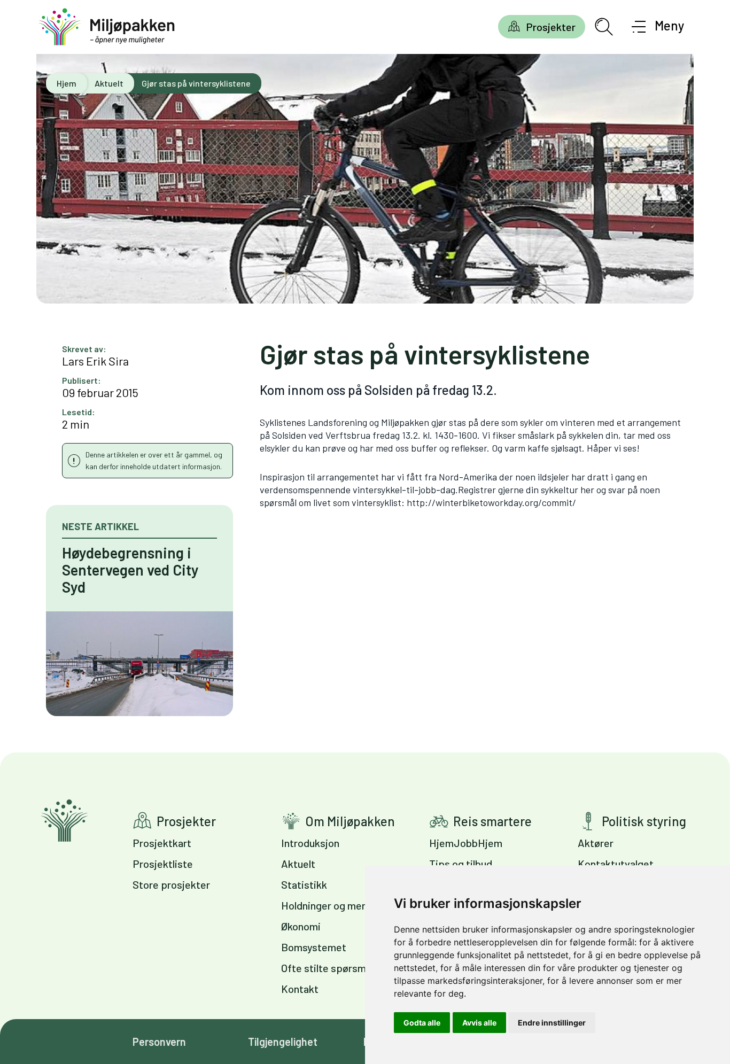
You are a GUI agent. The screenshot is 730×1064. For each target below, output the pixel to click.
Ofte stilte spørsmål (327, 967)
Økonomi (301, 926)
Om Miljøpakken (350, 821)
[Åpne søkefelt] (604, 27)
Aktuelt (109, 83)
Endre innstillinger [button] (552, 1022)
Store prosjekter (171, 884)
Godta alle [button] (421, 1022)
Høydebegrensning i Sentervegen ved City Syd (130, 569)
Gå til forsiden (64, 820)
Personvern (159, 1041)
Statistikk (304, 884)
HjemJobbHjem (465, 842)
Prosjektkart (162, 842)
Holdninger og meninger (336, 905)
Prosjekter (551, 26)
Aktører (595, 842)
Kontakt (300, 988)
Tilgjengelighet (282, 1041)
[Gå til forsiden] (106, 27)
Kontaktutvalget (616, 863)
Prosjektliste (163, 863)
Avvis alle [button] (479, 1022)
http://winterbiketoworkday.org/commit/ (491, 502)
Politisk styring (644, 821)
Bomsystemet (313, 947)
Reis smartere (492, 821)
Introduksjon (310, 842)
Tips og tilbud (460, 863)
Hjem (66, 83)
